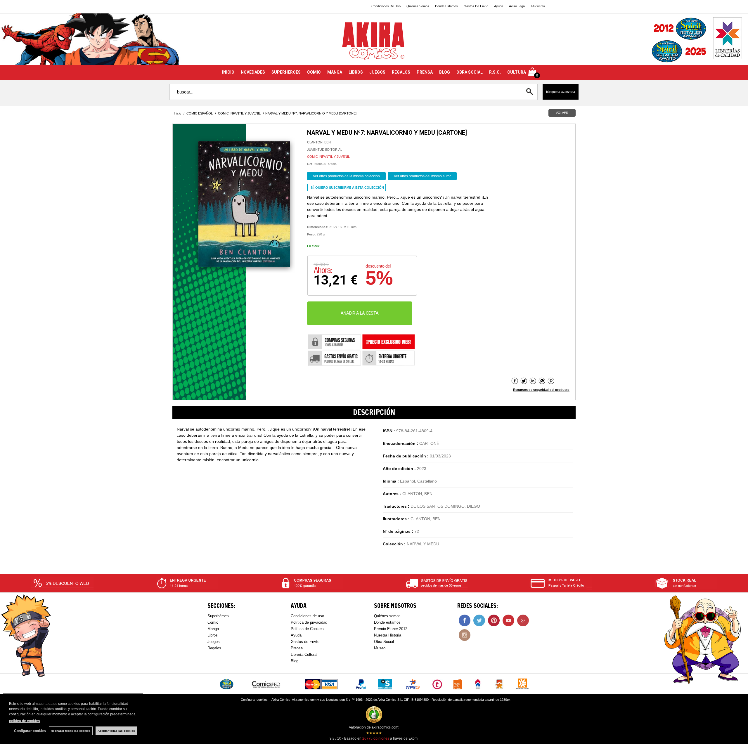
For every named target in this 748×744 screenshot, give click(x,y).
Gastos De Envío (476, 6)
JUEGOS (377, 72)
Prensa (297, 648)
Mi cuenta (538, 6)
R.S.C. (495, 72)
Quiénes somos (387, 616)
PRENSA (425, 72)
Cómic (212, 622)
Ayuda (498, 6)
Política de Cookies (307, 629)
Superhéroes (218, 616)
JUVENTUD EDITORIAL (324, 149)
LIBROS (356, 72)
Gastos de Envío (305, 641)
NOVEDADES (253, 72)
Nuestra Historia (387, 635)
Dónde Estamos (446, 6)
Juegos (213, 641)
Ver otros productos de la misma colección (346, 176)
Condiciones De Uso (386, 6)
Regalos (214, 648)
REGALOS (401, 72)
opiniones (375, 738)
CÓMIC (314, 72)
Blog (294, 661)
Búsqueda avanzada (560, 91)
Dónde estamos (387, 622)
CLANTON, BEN (319, 142)
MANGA (334, 72)
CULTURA (516, 72)
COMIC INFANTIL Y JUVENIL (328, 156)
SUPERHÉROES (286, 72)
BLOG (444, 72)
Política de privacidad (309, 622)
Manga (213, 629)
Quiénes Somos (417, 6)
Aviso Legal (517, 6)
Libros (212, 635)
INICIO (228, 72)
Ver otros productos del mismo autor (422, 176)
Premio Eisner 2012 (390, 629)
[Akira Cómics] (374, 42)
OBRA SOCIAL (469, 72)
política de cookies (24, 721)
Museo (379, 648)
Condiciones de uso (307, 616)
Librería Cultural (304, 654)
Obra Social (384, 641)
